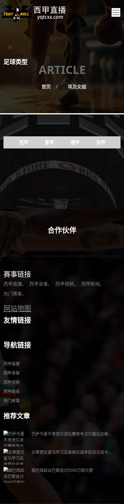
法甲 (100, 142)
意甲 (49, 142)
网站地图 (17, 308)
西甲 (23, 142)
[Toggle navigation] (116, 12)
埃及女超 (77, 86)
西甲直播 (12, 284)
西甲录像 (38, 284)
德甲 (75, 142)
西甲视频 (64, 284)
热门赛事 (12, 294)
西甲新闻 (90, 284)
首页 (46, 86)
